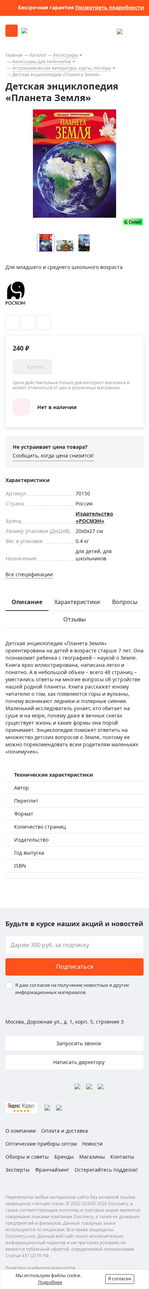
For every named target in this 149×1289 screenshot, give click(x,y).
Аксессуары (65, 55)
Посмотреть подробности (109, 7)
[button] (117, 243)
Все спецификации (29, 574)
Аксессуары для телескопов (41, 61)
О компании (20, 1130)
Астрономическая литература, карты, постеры (61, 68)
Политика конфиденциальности (40, 1268)
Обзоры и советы (27, 1156)
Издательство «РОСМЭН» (94, 517)
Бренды (64, 1156)
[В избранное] (12, 322)
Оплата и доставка (64, 1130)
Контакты (122, 1156)
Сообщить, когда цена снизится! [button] (53, 455)
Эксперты (17, 1169)
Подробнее (50, 1282)
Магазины (92, 1156)
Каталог (38, 55)
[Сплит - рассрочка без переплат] (133, 222)
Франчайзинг (52, 1169)
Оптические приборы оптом (41, 1143)
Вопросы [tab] (124, 602)
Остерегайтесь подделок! (106, 1169)
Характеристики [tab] (77, 602)
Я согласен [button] (119, 1279)
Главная (14, 55)
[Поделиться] (44, 322)
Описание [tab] (27, 602)
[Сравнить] (28, 322)
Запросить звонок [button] (78, 1043)
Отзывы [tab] (74, 619)
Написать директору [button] (78, 1062)
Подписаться (74, 967)
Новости (92, 1143)
